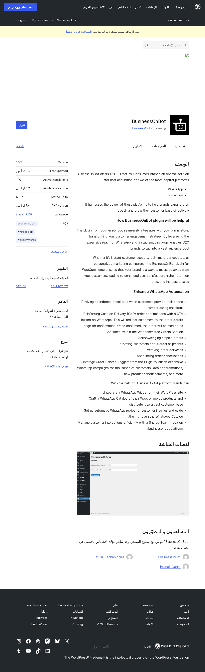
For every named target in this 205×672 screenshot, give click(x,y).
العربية (147, 646)
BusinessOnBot (143, 128)
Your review (59, 286)
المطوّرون (112, 617)
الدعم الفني (111, 611)
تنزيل (22, 125)
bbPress (41, 617)
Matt (42, 611)
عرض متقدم (59, 251)
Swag (77, 624)
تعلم (115, 605)
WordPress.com (35, 605)
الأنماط (149, 624)
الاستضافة (183, 617)
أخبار (186, 611)
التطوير (138, 146)
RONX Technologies (109, 557)
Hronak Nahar (170, 567)
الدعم (20, 146)
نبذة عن (184, 605)
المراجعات (159, 146)
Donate (76, 617)
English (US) (24, 214)
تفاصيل (180, 146)
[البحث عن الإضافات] (147, 45)
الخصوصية (183, 624)
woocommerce (27, 239)
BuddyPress (39, 624)
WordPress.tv (107, 624)
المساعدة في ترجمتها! (79, 31)
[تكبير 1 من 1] (184, 457)
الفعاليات (78, 611)
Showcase (147, 605)
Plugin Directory (178, 20)
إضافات (149, 617)
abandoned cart (27, 223)
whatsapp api (25, 231)
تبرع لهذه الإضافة (56, 366)
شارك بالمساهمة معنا (70, 605)
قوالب (150, 611)
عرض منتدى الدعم (55, 326)
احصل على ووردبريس (20, 7)
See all (21, 286)
